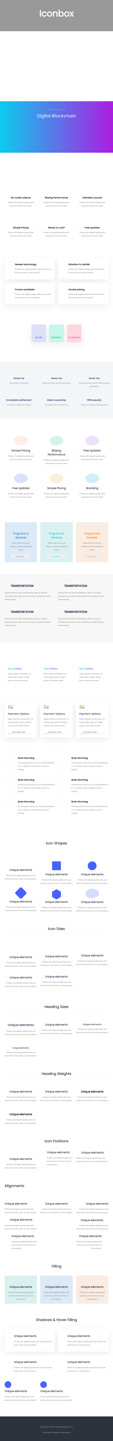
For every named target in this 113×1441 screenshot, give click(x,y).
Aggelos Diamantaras (62, 1432)
